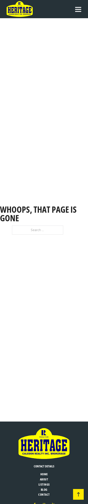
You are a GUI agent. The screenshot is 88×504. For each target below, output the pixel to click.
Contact (44, 494)
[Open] (78, 9)
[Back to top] (78, 494)
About (44, 479)
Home (44, 474)
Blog (44, 490)
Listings (44, 484)
